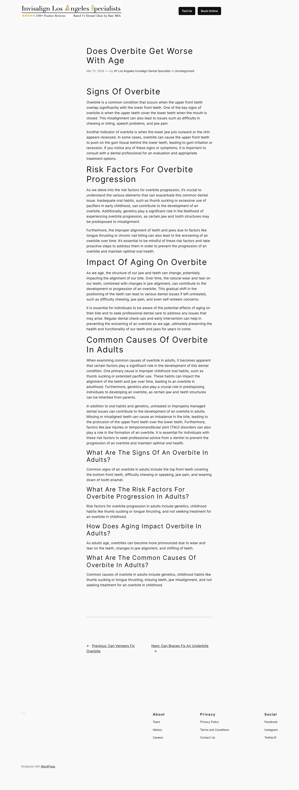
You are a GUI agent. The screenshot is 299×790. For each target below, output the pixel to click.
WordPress (48, 766)
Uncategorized (184, 71)
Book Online (209, 11)
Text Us (187, 11)
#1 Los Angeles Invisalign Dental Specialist (142, 71)
